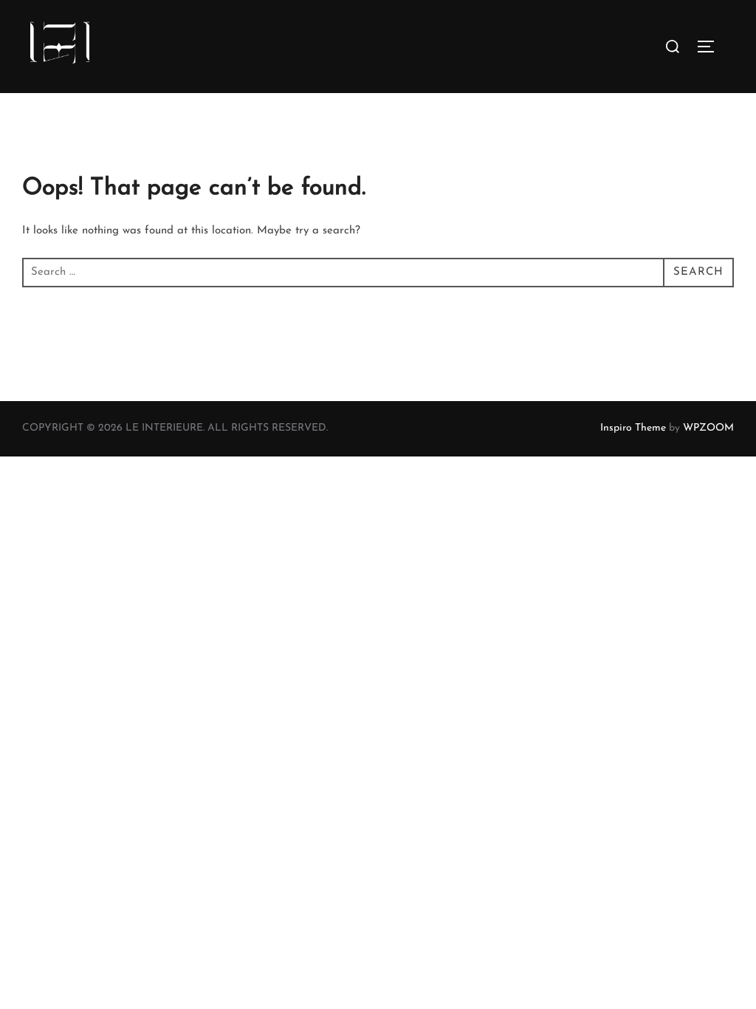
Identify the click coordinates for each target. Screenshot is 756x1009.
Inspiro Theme (633, 428)
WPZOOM (708, 428)
